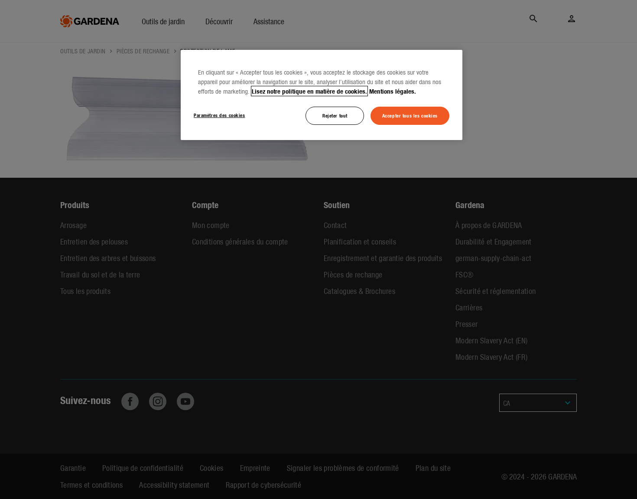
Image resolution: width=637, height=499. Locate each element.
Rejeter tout (335, 115)
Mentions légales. (392, 91)
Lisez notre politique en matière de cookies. (309, 91)
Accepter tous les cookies (410, 115)
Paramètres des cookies (219, 114)
